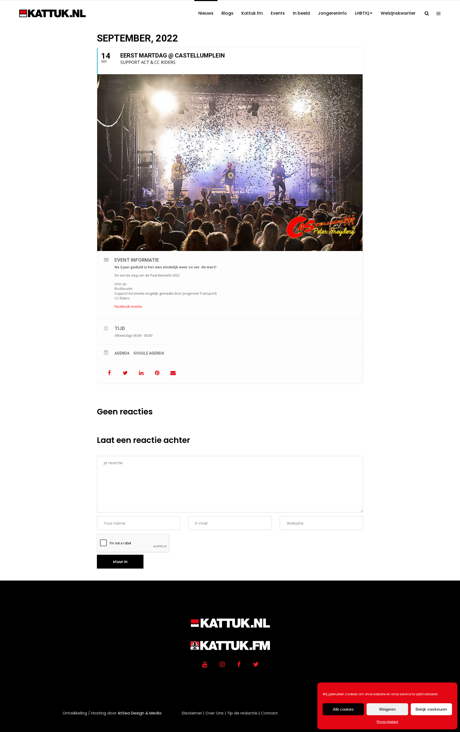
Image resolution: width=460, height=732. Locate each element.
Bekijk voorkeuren (431, 709)
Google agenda (148, 353)
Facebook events (128, 306)
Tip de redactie (242, 713)
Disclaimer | (193, 713)
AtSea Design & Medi (138, 713)
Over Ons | (216, 713)
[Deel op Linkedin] (141, 373)
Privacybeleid (387, 721)
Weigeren (387, 709)
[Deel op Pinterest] (157, 373)
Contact (269, 713)
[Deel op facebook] (109, 373)
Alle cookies (343, 709)
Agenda (121, 353)
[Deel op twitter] (125, 373)
